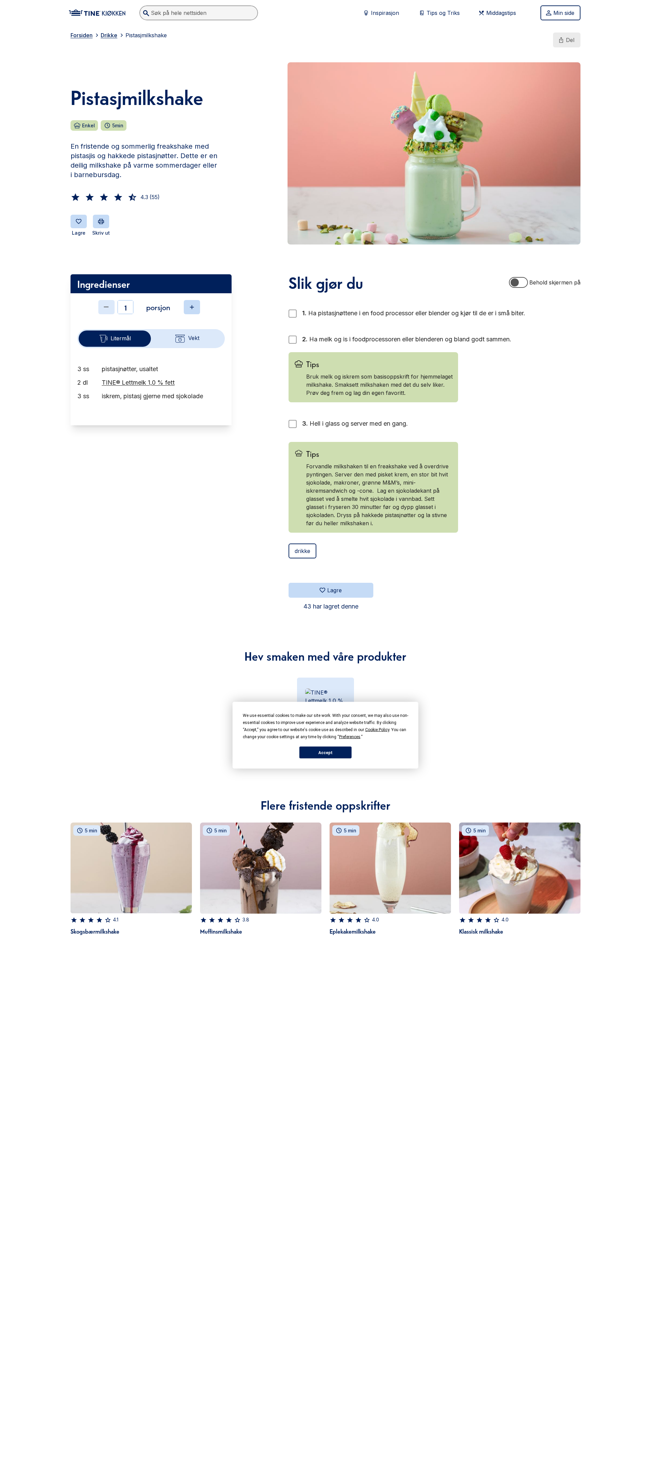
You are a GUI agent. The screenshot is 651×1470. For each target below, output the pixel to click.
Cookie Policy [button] (377, 729)
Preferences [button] (349, 736)
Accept (325, 752)
